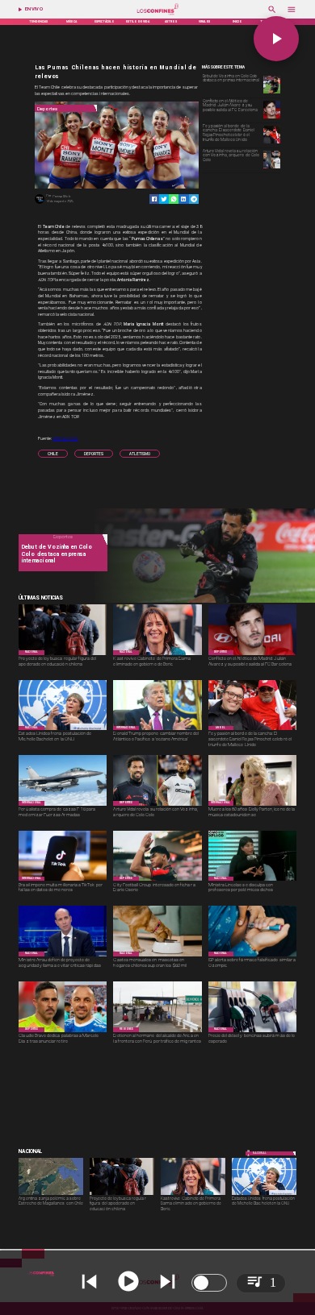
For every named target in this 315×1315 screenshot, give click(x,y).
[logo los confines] (157, 14)
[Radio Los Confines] (272, 14)
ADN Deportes (65, 438)
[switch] (209, 1283)
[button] (53, 454)
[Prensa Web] (39, 203)
